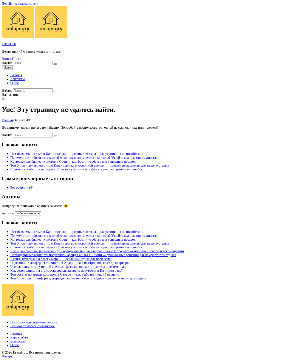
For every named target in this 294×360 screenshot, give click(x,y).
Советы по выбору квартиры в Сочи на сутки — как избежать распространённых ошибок (76, 169)
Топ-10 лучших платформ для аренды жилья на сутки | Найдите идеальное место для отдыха (78, 278)
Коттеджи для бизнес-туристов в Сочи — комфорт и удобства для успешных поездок (73, 161)
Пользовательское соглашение (32, 326)
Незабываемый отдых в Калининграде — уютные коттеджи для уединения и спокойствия (76, 154)
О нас (14, 83)
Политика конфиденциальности (33, 322)
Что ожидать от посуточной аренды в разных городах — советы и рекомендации (70, 266)
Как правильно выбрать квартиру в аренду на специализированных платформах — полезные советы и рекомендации (97, 251)
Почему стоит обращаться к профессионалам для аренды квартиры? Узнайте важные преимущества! (84, 157)
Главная (16, 75)
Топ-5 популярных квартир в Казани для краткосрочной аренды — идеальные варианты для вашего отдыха (89, 165)
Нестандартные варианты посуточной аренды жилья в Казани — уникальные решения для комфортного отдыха (93, 255)
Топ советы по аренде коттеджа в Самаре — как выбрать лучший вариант (64, 274)
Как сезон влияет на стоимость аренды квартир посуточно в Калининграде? (66, 270)
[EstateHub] (51, 37)
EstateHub (9, 44)
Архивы (8, 213)
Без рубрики (19, 187)
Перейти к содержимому (20, 3)
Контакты (17, 79)
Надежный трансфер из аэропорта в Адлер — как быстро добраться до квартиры (69, 263)
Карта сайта (19, 337)
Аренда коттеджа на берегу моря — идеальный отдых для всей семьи (61, 259)
